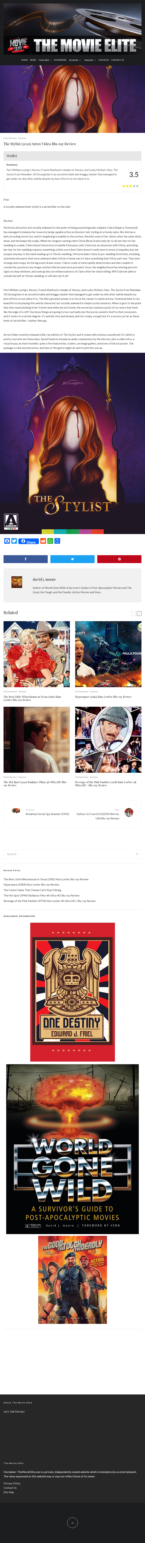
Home (24, 60)
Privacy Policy (12, 1483)
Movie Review (10, 138)
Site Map (9, 1492)
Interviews (60, 60)
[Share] (26, 559)
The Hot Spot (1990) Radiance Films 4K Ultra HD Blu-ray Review (35, 783)
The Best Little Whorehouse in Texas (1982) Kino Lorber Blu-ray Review (32, 698)
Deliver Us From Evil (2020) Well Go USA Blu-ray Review (98, 814)
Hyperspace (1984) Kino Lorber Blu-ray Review (103, 696)
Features (44, 60)
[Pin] (119, 559)
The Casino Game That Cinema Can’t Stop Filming (32, 890)
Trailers (88, 60)
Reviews (73, 60)
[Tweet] (72, 559)
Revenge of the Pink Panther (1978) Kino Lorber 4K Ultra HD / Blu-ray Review (106, 783)
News (33, 60)
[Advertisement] (72, 1359)
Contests (103, 60)
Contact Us (117, 60)
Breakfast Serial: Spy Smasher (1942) (47, 811)
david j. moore (44, 579)
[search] (137, 854)
